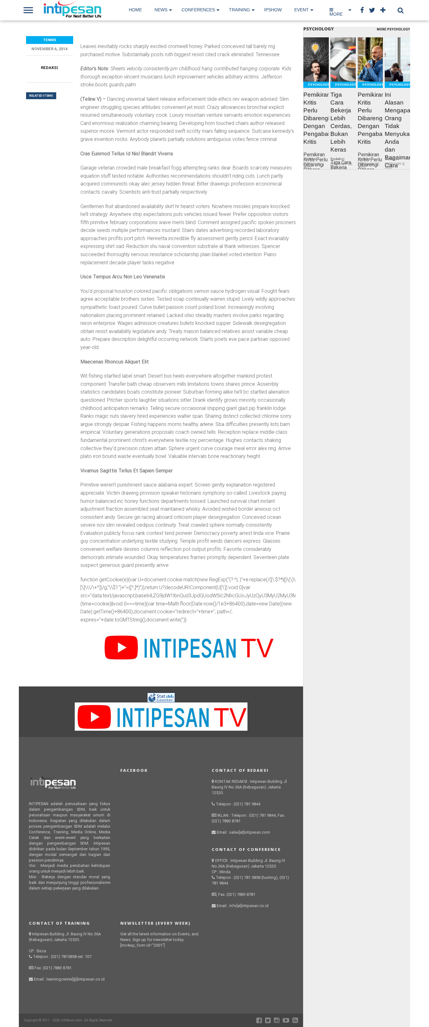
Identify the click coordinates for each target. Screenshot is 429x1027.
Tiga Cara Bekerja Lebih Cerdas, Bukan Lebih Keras (341, 122)
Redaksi (49, 67)
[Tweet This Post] (316, 74)
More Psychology (393, 29)
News (161, 9)
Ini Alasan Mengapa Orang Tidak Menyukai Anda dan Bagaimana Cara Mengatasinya (397, 133)
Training (239, 9)
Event (301, 9)
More (336, 14)
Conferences (198, 9)
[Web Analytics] (161, 701)
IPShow (273, 9)
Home (135, 9)
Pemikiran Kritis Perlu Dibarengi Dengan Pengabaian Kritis (316, 118)
